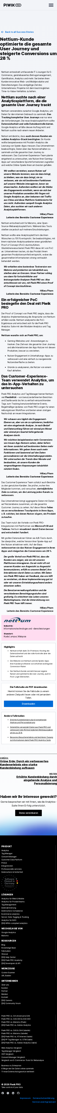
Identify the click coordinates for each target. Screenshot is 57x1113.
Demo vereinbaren (28, 813)
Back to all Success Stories (19, 32)
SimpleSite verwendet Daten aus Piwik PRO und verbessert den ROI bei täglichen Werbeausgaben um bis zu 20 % (31, 730)
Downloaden (28, 703)
